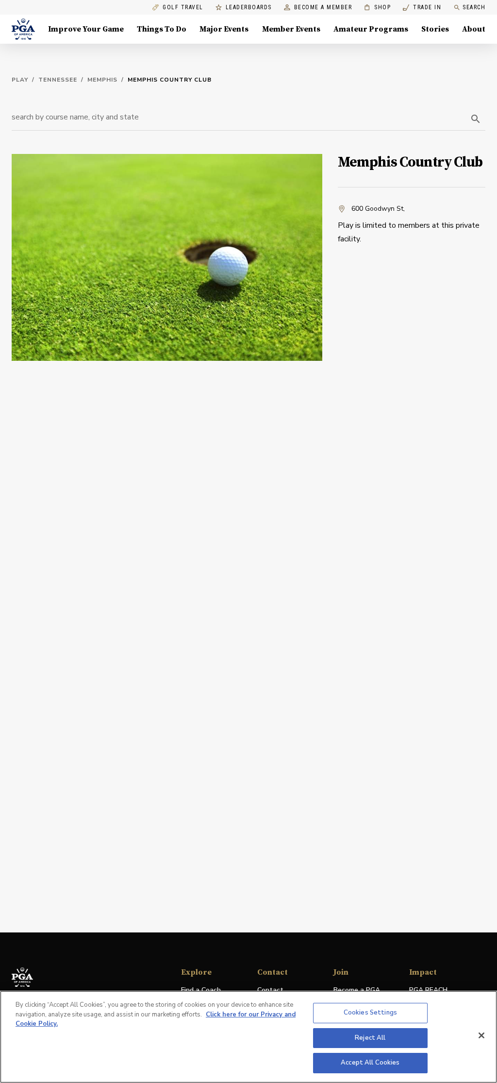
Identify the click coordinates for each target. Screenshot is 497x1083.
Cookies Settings (370, 1012)
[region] (248, 1037)
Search (474, 7)
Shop (377, 7)
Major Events (223, 29)
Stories (435, 29)
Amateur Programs (370, 29)
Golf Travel (183, 7)
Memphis (102, 80)
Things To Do (161, 29)
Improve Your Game (86, 29)
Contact (270, 990)
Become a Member (323, 7)
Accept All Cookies (370, 1062)
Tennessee (57, 80)
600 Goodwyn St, (378, 208)
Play (20, 80)
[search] (475, 119)
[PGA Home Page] (23, 29)
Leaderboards (249, 7)
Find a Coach (201, 990)
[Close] (481, 1035)
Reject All (370, 1037)
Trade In (422, 7)
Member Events (291, 29)
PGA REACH (428, 990)
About (473, 29)
